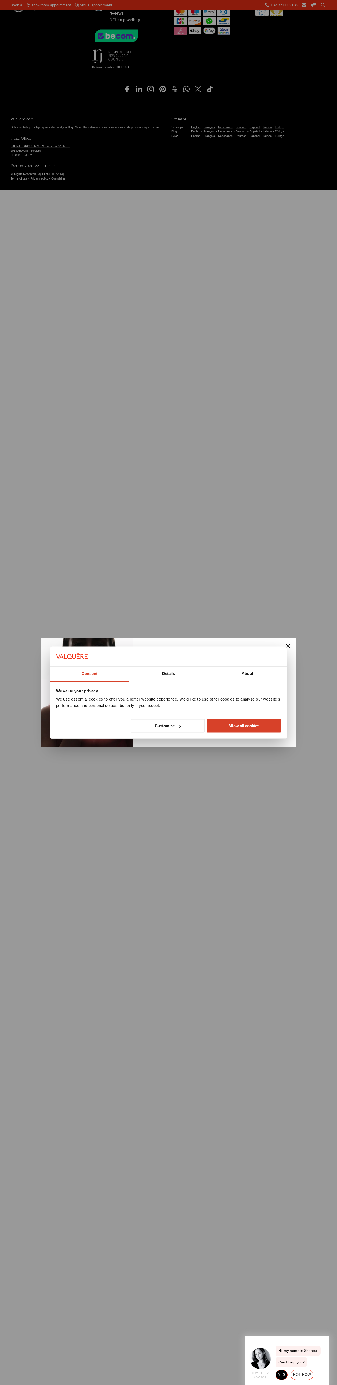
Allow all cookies (243, 725)
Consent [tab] (89, 674)
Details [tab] (168, 674)
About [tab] (247, 674)
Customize (165, 725)
